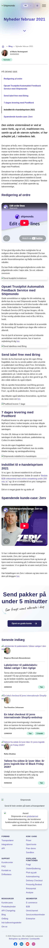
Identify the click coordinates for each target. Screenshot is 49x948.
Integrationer (7, 844)
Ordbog (5, 919)
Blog (11, 46)
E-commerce (31, 903)
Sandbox (30, 852)
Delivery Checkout (34, 880)
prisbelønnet (32, 816)
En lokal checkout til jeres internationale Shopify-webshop (23, 716)
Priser (28, 840)
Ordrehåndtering (33, 868)
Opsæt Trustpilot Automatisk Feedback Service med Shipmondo (22, 87)
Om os (4, 927)
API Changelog (8, 911)
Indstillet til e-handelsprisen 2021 (19, 110)
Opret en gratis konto (22, 623)
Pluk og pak (31, 872)
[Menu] (43, 5)
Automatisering (32, 876)
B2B (28, 907)
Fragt (28, 864)
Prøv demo (31, 848)
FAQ (4, 866)
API (3, 848)
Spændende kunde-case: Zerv (18, 117)
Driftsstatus (6, 874)
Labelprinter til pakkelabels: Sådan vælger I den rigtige (21, 666)
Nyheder (7, 60)
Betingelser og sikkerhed (19, 939)
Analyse (29, 892)
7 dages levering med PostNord (19, 103)
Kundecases (7, 903)
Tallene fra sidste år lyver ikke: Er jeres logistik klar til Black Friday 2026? (24, 763)
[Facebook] (15, 944)
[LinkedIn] (21, 944)
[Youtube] (28, 944)
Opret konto (31, 844)
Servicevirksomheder (35, 915)
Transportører (8, 840)
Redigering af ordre (13, 79)
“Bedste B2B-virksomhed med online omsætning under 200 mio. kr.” (24, 479)
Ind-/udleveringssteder (11, 923)
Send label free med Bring (16, 96)
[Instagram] (34, 944)
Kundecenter (7, 862)
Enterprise (30, 919)
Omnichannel (32, 911)
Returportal (31, 888)
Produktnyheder (9, 907)
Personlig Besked (34, 884)
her (18, 341)
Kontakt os (6, 870)
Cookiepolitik (35, 939)
